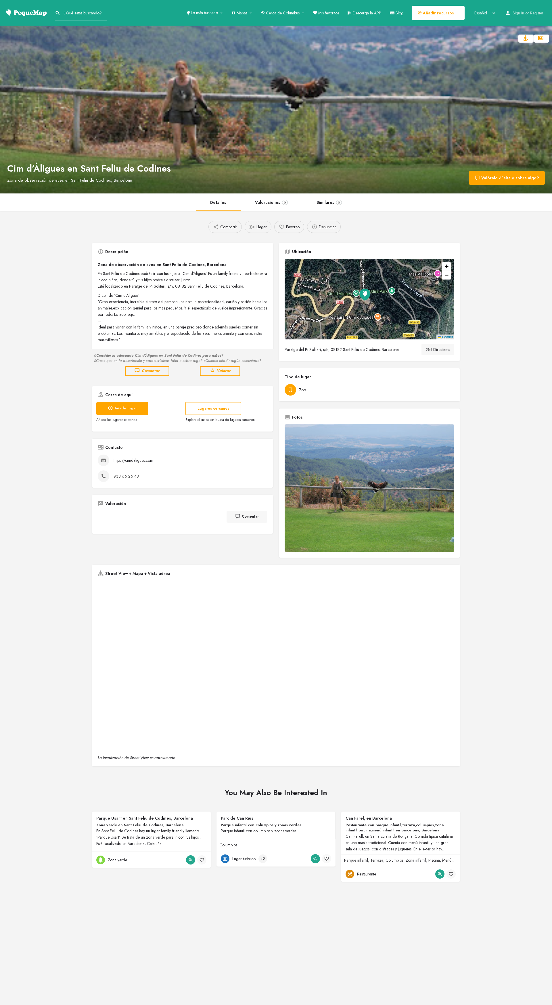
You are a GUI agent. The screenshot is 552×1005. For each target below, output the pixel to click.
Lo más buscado (204, 13)
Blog (398, 13)
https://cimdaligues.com (133, 460)
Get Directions (438, 349)
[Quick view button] (190, 860)
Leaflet (447, 336)
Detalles (218, 202)
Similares (328, 202)
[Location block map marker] (365, 294)
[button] (369, 299)
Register (536, 13)
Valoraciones (270, 202)
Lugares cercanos (213, 408)
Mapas (241, 13)
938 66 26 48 (126, 476)
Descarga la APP (366, 13)
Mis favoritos (328, 13)
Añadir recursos (438, 13)
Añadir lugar (125, 408)
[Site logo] (27, 12)
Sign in (518, 13)
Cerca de (282, 13)
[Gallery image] (369, 488)
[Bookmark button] (201, 860)
